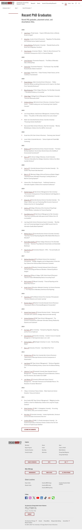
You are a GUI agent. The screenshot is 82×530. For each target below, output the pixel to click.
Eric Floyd (26, 330)
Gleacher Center (28, 485)
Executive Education (29, 450)
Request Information (32, 462)
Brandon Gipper (28, 303)
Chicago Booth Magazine (64, 452)
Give (62, 3)
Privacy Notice (46, 521)
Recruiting (44, 450)
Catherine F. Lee (28, 371)
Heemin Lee (27, 275)
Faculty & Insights (28, 452)
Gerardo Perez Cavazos (29, 312)
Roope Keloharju (28, 82)
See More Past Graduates (30, 429)
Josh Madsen (27, 379)
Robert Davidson (28, 408)
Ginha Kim (26, 39)
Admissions (44, 452)
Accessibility (65, 521)
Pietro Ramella (27, 51)
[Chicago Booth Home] (7, 3)
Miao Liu (26, 174)
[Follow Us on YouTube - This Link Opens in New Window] (38, 498)
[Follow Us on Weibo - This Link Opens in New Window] (49, 498)
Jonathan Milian (28, 420)
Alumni (43, 445)
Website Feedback (28, 522)
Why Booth (27, 445)
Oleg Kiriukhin (27, 250)
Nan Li (25, 348)
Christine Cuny (27, 355)
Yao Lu (25, 157)
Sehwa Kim (27, 200)
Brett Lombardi (27, 281)
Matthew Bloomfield (29, 259)
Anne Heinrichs (28, 336)
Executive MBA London (46, 485)
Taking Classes (49, 472)
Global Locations (30, 480)
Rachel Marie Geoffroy (29, 241)
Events (38, 3)
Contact (29, 514)
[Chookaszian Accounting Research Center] (21, 3)
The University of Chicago (30, 521)
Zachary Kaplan (28, 342)
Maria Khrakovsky (28, 90)
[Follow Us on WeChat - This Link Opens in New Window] (53, 498)
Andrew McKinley (28, 45)
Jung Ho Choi (27, 267)
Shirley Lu (26, 149)
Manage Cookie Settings (56, 521)
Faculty (69, 3)
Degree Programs (28, 447)
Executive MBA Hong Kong (47, 487)
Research (33, 3)
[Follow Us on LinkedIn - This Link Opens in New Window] (41, 498)
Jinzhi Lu (26, 208)
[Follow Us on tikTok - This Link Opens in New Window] (45, 498)
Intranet (40, 521)
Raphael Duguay (28, 192)
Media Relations (62, 450)
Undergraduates (32, 472)
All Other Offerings (66, 472)
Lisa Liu (26, 168)
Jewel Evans (27, 33)
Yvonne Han (27, 66)
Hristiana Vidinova (28, 102)
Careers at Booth (62, 447)
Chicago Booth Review (63, 454)
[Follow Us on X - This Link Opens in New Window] (34, 498)
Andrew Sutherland (29, 318)
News (73, 3)
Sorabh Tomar (27, 287)
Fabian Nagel (27, 96)
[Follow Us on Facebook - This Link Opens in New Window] (26, 498)
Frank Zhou (27, 297)
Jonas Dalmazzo (28, 60)
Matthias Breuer (28, 233)
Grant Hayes (27, 72)
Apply (49, 462)
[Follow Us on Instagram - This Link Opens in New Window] (30, 498)
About (66, 3)
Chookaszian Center (6, 8)
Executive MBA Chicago (46, 483)
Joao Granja (27, 363)
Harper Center (28, 483)
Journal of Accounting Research (49, 3)
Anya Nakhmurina (28, 214)
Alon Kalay (26, 414)
